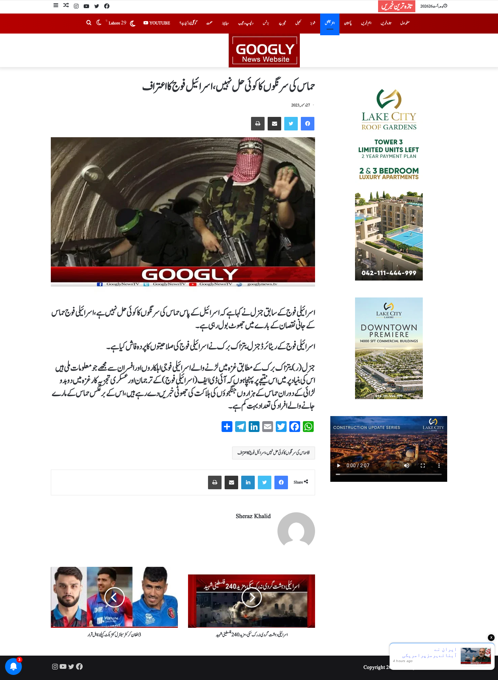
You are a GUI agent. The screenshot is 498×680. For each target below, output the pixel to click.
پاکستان (348, 23)
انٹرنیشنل (330, 23)
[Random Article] (66, 6)
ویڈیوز (225, 23)
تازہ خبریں (386, 23)
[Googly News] (249, 50)
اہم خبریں (366, 23)
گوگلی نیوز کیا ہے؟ (188, 23)
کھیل (298, 23)
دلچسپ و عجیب (245, 23)
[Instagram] (76, 6)
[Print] (258, 123)
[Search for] (89, 23)
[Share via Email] (274, 123)
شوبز (312, 23)
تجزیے (282, 23)
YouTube (159, 23)
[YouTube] (86, 6)
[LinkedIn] (248, 482)
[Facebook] (107, 6)
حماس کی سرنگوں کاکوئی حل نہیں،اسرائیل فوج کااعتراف (272, 453)
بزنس (266, 23)
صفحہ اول (405, 23)
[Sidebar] (56, 6)
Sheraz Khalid (253, 516)
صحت (209, 23)
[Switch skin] (99, 23)
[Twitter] (96, 6)
